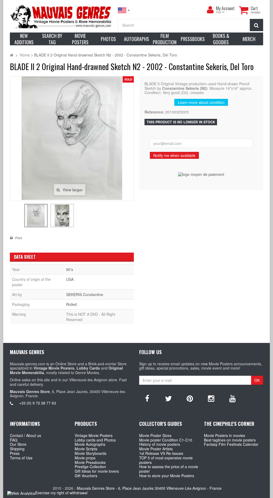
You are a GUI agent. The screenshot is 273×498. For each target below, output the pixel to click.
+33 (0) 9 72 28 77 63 (37, 403)
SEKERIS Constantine (84, 294)
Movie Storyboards (90, 453)
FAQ (13, 440)
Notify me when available (174, 155)
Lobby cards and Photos (95, 440)
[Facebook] (147, 398)
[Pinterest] (190, 398)
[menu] (210, 10)
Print (18, 238)
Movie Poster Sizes (155, 435)
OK (257, 380)
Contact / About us (25, 435)
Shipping (17, 448)
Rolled (71, 304)
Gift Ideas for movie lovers (97, 471)
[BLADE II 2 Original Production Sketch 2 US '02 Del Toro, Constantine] (36, 215)
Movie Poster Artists (156, 448)
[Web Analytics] (21, 493)
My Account (225, 8)
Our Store (18, 444)
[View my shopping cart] (243, 10)
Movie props (85, 457)
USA (70, 279)
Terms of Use (21, 457)
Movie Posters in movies (224, 435)
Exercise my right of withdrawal (61, 492)
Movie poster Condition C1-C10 (165, 440)
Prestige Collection (90, 466)
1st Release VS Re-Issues (161, 453)
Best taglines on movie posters (230, 440)
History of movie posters (159, 444)
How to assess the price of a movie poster (168, 469)
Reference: (154, 112)
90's (69, 269)
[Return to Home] (11, 55)
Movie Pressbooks (90, 462)
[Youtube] (232, 398)
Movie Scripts (86, 448)
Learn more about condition (201, 102)
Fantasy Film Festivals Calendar (231, 444)
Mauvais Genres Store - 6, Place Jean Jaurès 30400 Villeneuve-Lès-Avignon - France (149, 488)
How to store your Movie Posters (166, 475)
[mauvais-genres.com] (61, 16)
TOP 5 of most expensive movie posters (166, 460)
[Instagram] (211, 398)
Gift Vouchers (86, 475)
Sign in (220, 12)
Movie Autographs (90, 444)
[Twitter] (168, 398)
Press (14, 453)
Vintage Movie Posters (94, 435)
